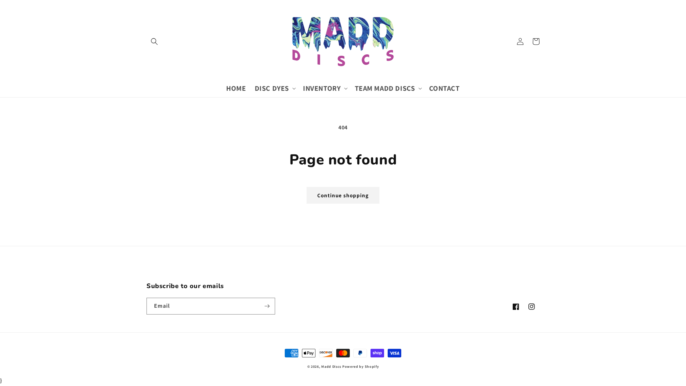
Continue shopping (343, 195)
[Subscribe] (267, 306)
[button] (154, 41)
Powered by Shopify (360, 366)
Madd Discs (331, 366)
